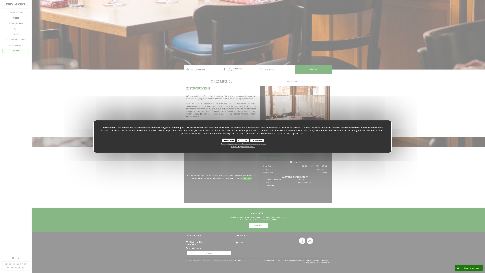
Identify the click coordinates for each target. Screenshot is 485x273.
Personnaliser (257, 140)
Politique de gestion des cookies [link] (243, 146)
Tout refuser (243, 140)
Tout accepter (228, 140)
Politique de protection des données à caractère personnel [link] (243, 144)
